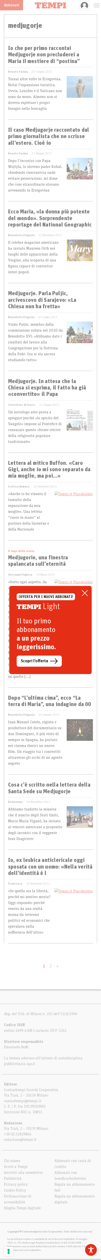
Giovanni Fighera (20, 574)
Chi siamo (12, 1161)
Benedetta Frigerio (21, 235)
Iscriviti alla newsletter (23, 1173)
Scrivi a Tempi (16, 1167)
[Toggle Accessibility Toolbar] (91, 1250)
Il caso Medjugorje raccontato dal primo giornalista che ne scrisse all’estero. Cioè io (48, 137)
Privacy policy (16, 1184)
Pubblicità (13, 1178)
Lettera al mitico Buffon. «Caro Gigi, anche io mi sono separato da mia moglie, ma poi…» (49, 470)
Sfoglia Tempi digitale (22, 1208)
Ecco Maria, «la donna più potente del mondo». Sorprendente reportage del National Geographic (50, 218)
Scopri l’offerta (34, 661)
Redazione (15, 801)
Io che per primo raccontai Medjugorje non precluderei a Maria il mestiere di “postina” (44, 55)
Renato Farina (18, 71)
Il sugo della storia (21, 550)
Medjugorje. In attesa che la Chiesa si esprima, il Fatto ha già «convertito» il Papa (47, 388)
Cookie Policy (15, 1190)
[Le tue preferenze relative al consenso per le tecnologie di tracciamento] (8, 1251)
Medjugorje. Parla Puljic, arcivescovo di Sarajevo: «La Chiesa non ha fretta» (42, 300)
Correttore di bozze (21, 404)
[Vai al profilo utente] (84, 5)
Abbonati (11, 5)
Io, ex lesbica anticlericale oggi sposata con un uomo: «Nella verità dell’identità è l (50, 867)
